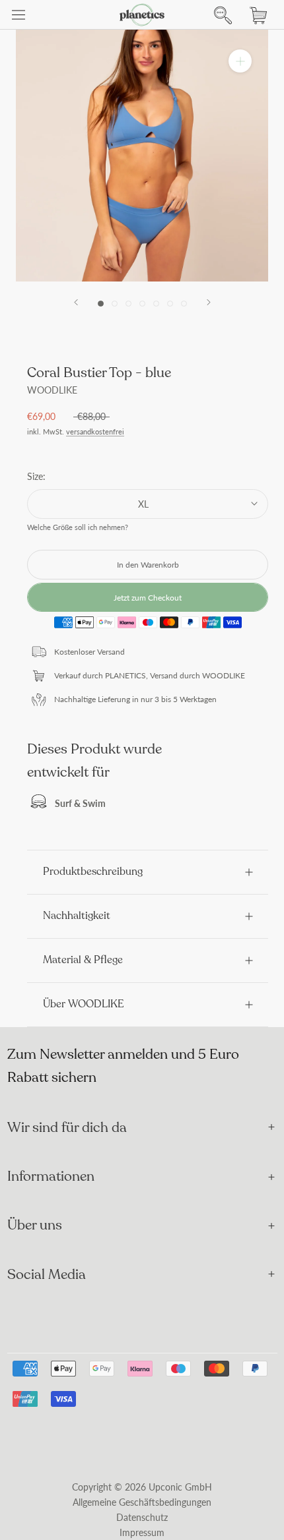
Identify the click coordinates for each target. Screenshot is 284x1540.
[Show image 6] (170, 304)
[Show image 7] (184, 304)
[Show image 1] (101, 304)
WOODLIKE (52, 390)
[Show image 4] (142, 304)
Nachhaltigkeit (76, 915)
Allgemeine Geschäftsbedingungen (142, 1502)
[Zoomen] (240, 61)
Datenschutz (142, 1517)
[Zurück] (76, 302)
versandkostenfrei (95, 432)
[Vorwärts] (209, 302)
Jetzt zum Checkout (148, 598)
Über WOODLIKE (83, 1004)
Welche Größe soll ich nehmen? (77, 527)
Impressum (142, 1532)
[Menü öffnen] (18, 15)
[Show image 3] (128, 304)
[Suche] (219, 15)
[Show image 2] (115, 304)
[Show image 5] (156, 304)
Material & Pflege (83, 959)
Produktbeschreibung (93, 871)
